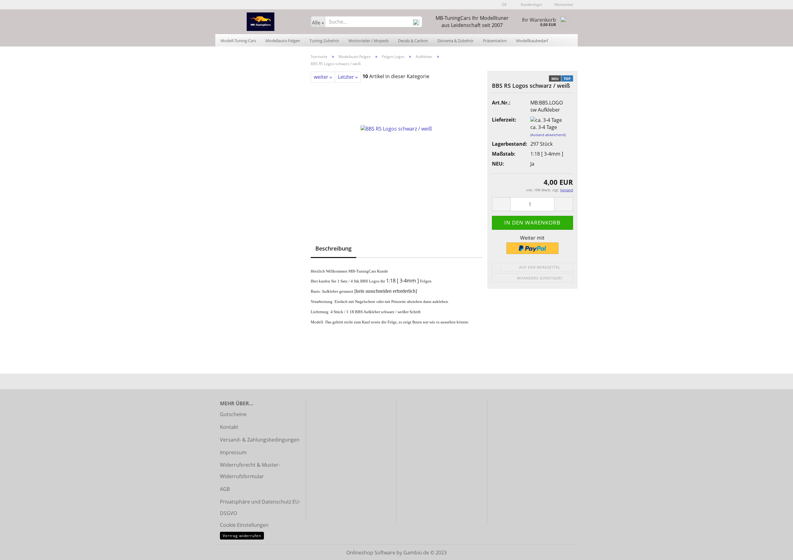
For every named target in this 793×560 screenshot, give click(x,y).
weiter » (323, 76)
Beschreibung (333, 248)
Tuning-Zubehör (324, 40)
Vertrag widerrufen (242, 535)
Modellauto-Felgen (282, 40)
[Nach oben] (776, 550)
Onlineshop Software (370, 552)
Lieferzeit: (504, 119)
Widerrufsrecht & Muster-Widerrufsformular (250, 470)
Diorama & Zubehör (455, 40)
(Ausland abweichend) (548, 134)
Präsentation (495, 40)
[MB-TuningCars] (260, 21)
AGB (225, 489)
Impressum (233, 452)
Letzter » (348, 76)
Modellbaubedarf (532, 40)
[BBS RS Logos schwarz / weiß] (396, 151)
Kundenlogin (530, 4)
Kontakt (229, 427)
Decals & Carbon (413, 40)
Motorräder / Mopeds (368, 40)
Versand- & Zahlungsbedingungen (260, 439)
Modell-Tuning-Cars (238, 40)
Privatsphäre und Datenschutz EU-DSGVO (260, 507)
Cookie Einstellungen (244, 525)
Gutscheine (233, 414)
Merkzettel (563, 4)
